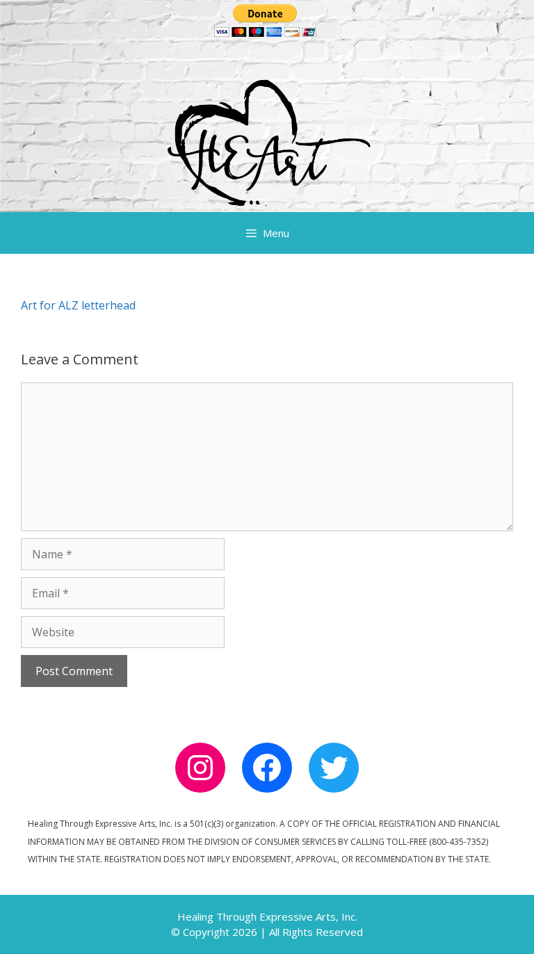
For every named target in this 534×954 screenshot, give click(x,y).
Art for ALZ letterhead (78, 305)
